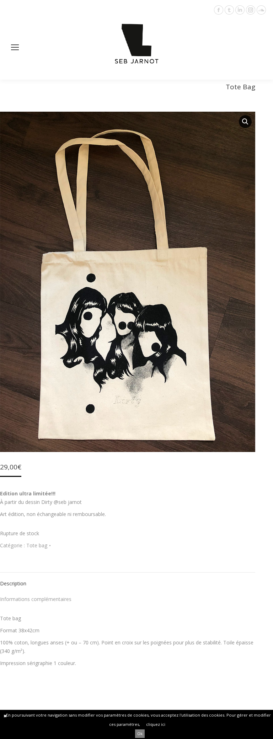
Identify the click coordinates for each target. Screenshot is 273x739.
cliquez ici (155, 724)
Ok (140, 733)
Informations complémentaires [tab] (35, 599)
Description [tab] (13, 583)
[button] (245, 121)
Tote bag (36, 545)
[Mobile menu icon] (15, 47)
